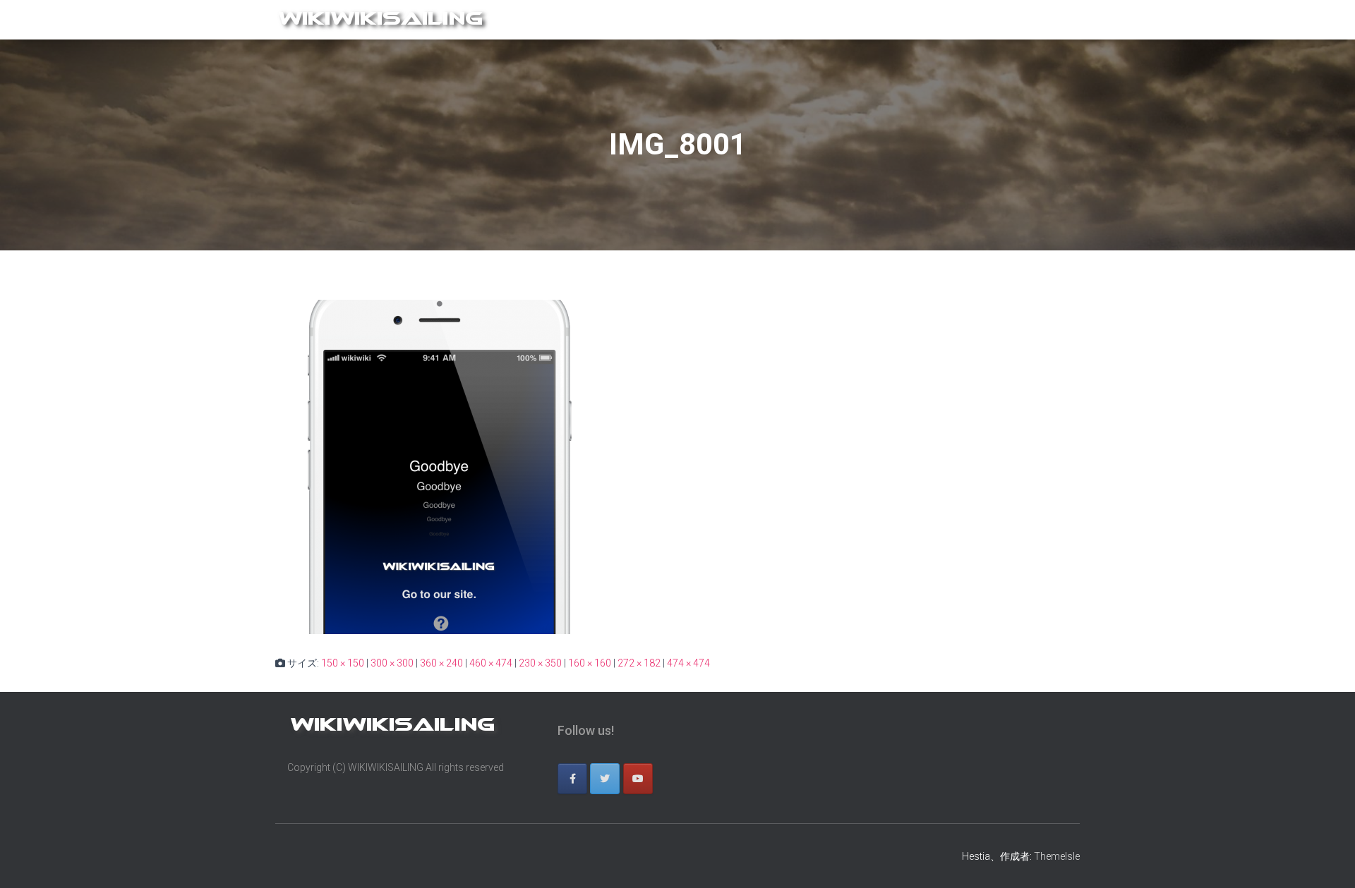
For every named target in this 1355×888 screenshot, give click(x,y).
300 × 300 (392, 663)
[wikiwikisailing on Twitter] (605, 778)
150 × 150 (342, 663)
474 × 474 (688, 663)
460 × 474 (490, 663)
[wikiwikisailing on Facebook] (572, 778)
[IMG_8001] (442, 466)
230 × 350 (540, 663)
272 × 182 (639, 663)
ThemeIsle (1057, 856)
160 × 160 (589, 663)
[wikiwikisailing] (383, 19)
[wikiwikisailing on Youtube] (638, 778)
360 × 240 (441, 663)
